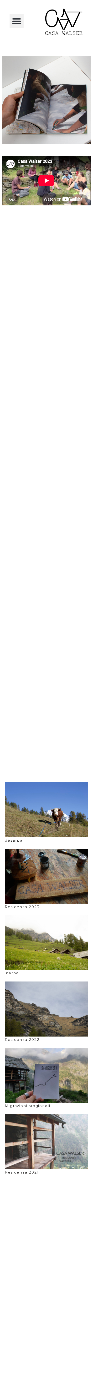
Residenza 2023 (22, 907)
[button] (17, 21)
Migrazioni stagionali (27, 1105)
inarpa (12, 973)
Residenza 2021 (22, 1172)
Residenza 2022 (22, 1039)
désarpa (14, 840)
